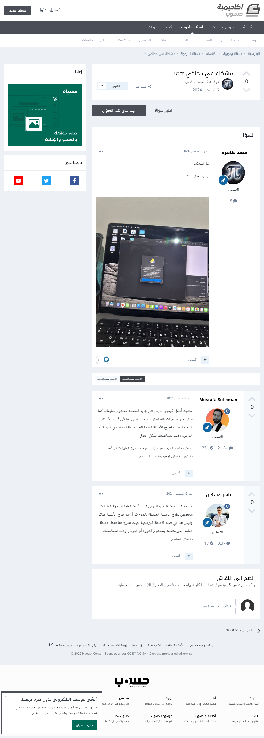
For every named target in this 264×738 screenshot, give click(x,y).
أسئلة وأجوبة (192, 27)
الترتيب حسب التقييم (132, 379)
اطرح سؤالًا (163, 110)
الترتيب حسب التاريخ (107, 379)
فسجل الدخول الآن (159, 585)
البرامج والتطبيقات (95, 40)
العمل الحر (204, 40)
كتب (169, 27)
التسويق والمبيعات (174, 40)
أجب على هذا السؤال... (212, 606)
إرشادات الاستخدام (114, 645)
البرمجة (254, 40)
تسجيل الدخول (48, 10)
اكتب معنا (154, 645)
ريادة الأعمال (230, 40)
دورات (152, 27)
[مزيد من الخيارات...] (101, 152)
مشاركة (141, 86)
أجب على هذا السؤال (119, 110)
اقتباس (192, 360)
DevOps (124, 40)
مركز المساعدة (62, 645)
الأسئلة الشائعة (175, 645)
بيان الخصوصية (87, 645)
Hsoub (87, 654)
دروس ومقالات (223, 27)
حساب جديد (17, 10)
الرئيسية (249, 27)
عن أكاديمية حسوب (201, 645)
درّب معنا (137, 645)
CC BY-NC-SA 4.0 (139, 654)
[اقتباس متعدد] (205, 360)
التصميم (145, 40)
